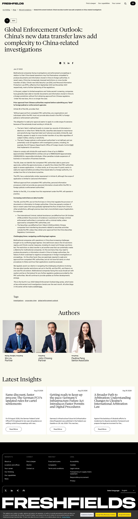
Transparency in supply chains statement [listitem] (81, 473)
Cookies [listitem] (73, 465)
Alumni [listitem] (28, 465)
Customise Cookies (87, 514)
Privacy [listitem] (72, 481)
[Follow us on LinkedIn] (12, 490)
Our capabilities (104, 3)
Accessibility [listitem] (74, 461)
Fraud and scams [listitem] (54, 461)
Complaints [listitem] (52, 465)
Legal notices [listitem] (74, 468)
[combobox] (128, 490)
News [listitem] (7, 479)
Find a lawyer (91, 3)
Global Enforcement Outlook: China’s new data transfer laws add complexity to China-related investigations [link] (67, 10)
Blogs (14, 10)
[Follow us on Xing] (18, 490)
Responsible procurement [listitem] (79, 477)
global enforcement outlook (48, 300)
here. (40, 287)
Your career (116, 3)
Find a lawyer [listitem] (31, 461)
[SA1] (71, 145)
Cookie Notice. (66, 517)
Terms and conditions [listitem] (56, 468)
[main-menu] (133, 3)
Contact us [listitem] (30, 468)
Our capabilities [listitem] (10, 475)
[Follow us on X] (6, 490)
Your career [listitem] (9, 468)
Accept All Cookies (124, 514)
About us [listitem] (8, 461)
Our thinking (6, 10)
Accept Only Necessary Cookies (105, 514)
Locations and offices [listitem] (12, 465)
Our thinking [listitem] (9, 472)
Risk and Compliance (25, 10)
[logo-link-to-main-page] (13, 4)
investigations (18, 300)
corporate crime (31, 300)
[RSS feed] (24, 490)
